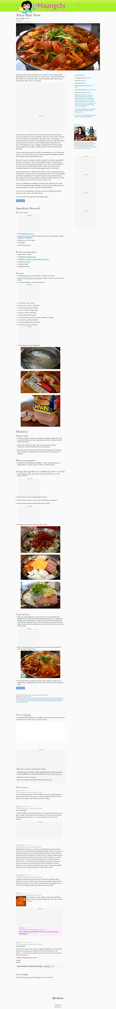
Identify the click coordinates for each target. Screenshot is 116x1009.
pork (25, 696)
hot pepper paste (30, 257)
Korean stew (41, 700)
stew (30, 696)
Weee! (25, 772)
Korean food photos (20, 700)
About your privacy (58, 1007)
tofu (26, 320)
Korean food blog (50, 699)
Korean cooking (19, 699)
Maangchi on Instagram (60, 998)
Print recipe (21, 200)
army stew (30, 697)
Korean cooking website (28, 699)
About (57, 10)
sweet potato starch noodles (33, 278)
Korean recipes (35, 700)
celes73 (18, 942)
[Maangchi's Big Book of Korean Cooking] (91, 134)
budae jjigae (35, 697)
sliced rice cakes (26, 324)
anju (22, 696)
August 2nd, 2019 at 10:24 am (23, 808)
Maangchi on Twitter (58, 998)
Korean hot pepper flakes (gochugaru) (37, 259)
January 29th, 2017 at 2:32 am (23, 944)
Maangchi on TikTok (62, 998)
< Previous (47, 966)
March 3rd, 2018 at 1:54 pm (23, 895)
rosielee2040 (20, 845)
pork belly (26, 275)
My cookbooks (78, 125)
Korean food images (58, 699)
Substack (27, 715)
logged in (38, 977)
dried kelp (20, 240)
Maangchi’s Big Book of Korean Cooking (88, 146)
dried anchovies (26, 236)
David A (18, 790)
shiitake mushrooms (28, 233)
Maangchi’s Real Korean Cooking (81, 143)
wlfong (18, 893)
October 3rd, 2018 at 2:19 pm (23, 877)
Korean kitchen (28, 700)
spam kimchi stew (23, 702)
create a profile (39, 792)
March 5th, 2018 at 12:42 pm (26, 929)
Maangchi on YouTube (53, 998)
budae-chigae (41, 697)
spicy (27, 696)
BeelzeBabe (19, 875)
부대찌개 (52, 697)
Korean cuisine (37, 699)
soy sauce (27, 261)
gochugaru (89, 96)
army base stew (24, 697)
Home (47, 10)
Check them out (56, 774)
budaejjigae (47, 697)
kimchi (30, 308)
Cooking (52, 10)
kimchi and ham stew (59, 697)
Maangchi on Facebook (56, 998)
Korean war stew (48, 700)
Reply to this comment (32, 792)
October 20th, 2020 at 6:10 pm (23, 792)
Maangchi (54, 700)
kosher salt (27, 245)
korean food (43, 699)
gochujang (77, 98)
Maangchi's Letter (64, 10)
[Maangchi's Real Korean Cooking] (79, 134)
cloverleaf (19, 806)
